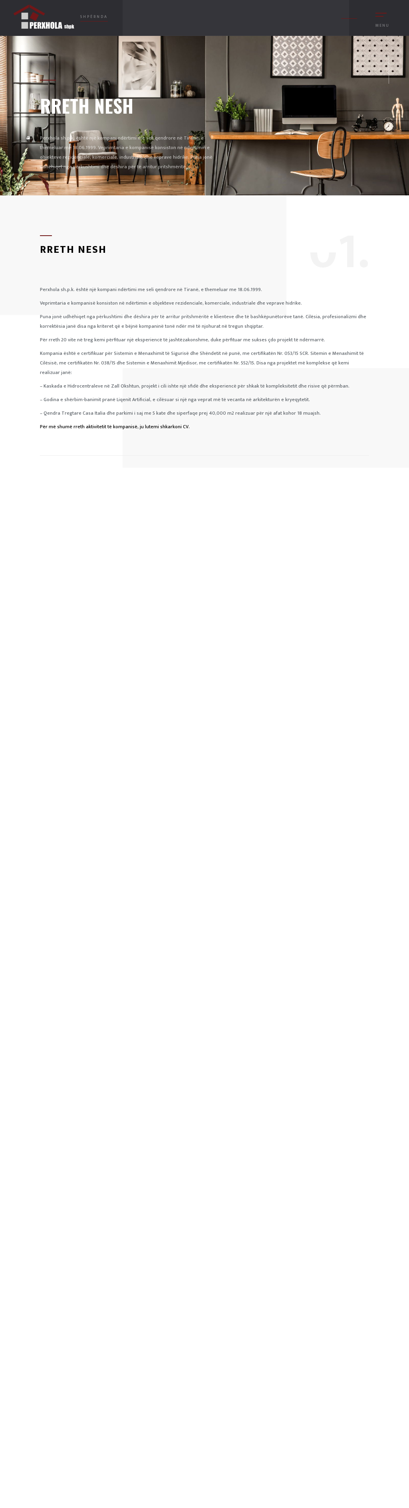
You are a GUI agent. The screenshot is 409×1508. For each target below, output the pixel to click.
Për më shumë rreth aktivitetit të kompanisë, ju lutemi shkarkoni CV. (115, 427)
